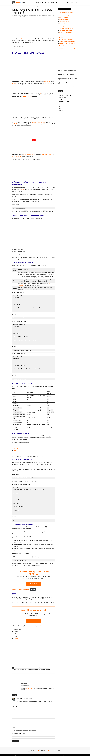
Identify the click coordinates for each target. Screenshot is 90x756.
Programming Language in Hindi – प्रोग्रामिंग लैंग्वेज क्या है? (67, 82)
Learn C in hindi (24, 670)
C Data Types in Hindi (18, 667)
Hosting (71, 754)
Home (37, 2)
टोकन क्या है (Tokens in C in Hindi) (66, 26)
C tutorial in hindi (42, 669)
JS (48, 2)
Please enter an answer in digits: (18, 733)
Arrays (15, 446)
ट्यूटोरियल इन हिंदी (29, 688)
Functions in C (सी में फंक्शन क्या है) (65, 32)
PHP (56, 2)
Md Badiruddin (15, 18)
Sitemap (76, 754)
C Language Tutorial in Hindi (66, 12)
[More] (27, 676)
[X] (16, 676)
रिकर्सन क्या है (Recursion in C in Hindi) (66, 46)
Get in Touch (54, 754)
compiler (24, 95)
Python (60, 2)
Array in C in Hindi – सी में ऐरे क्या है (66, 39)
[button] (76, 2)
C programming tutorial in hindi (33, 669)
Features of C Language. (64, 21)
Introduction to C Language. (65, 15)
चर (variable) (47, 81)
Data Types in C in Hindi (17, 670)
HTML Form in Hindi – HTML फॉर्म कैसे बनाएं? (66, 86)
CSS (45, 2)
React (52, 2)
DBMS (67, 2)
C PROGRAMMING (17, 6)
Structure (16, 450)
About (49, 754)
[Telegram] (25, 676)
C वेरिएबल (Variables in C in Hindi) (66, 28)
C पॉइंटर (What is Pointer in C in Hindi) (67, 41)
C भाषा (22, 39)
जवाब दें (17, 703)
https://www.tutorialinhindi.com (25, 685)
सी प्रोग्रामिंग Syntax (16, 156)
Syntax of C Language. (64, 23)
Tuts (72, 2)
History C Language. (63, 19)
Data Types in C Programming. (65, 30)
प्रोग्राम (45, 83)
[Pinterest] (19, 676)
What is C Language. (63, 17)
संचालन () (27, 96)
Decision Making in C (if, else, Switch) (67, 35)
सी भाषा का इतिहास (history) (29, 154)
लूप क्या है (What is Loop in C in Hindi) (66, 37)
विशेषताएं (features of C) (47, 154)
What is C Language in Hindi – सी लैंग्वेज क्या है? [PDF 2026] (67, 79)
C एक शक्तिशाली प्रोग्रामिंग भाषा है (38, 122)
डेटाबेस (20, 124)
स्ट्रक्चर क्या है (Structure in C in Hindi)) (67, 48)
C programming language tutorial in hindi (19, 669)
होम (12, 6)
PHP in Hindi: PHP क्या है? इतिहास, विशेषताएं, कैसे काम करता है (67, 71)
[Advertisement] (33, 29)
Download (33, 589)
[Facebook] (13, 676)
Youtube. (16, 638)
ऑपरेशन (14, 83)
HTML (41, 2)
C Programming (36, 667)
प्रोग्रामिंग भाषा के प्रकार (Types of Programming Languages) (66, 75)
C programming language (44, 667)
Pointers (16, 448)
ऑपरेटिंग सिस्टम (15, 124)
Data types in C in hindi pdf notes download (20, 589)
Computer (67, 754)
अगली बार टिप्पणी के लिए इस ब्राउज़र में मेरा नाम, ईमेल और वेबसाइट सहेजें (25, 730)
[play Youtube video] (33, 140)
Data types (48, 669)
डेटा (40, 93)
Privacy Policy (61, 754)
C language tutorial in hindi (27, 667)
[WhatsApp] (22, 676)
